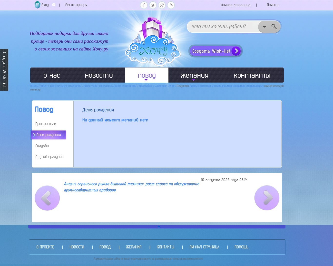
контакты (252, 75)
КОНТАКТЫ (165, 247)
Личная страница (235, 5)
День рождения (48, 135)
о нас (51, 75)
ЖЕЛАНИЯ (133, 247)
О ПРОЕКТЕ (45, 247)
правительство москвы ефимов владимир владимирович (227, 86)
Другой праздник (49, 157)
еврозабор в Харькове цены (156, 86)
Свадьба (42, 146)
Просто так (45, 124)
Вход (45, 5)
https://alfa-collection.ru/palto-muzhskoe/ (110, 86)
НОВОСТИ (76, 247)
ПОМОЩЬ (241, 247)
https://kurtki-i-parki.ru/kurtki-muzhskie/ (55, 86)
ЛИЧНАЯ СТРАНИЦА (204, 247)
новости (99, 75)
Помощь (273, 5)
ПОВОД (105, 247)
